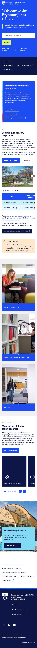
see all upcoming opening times (18, 216)
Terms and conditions (20, 637)
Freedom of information (16, 634)
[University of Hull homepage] (13, 3)
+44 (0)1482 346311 (18, 599)
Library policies (16, 615)
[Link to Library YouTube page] (14, 625)
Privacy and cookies (7, 637)
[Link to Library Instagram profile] (4, 625)
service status (19, 251)
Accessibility (5, 634)
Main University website (19, 610)
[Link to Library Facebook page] (9, 625)
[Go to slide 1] (5, 491)
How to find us (16, 605)
